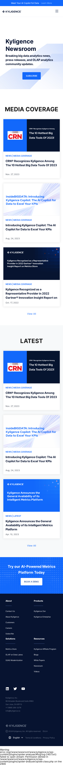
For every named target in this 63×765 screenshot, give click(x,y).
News (9, 156)
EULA (45, 731)
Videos (36, 671)
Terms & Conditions (33, 738)
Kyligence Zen (40, 611)
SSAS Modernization (14, 660)
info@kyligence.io (13, 711)
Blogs (36, 655)
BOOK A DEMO (31, 581)
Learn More (46, 3)
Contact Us (10, 611)
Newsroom (38, 666)
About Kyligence (12, 617)
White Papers (39, 660)
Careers (9, 628)
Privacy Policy (49, 738)
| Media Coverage (22, 156)
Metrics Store (11, 649)
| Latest (16, 516)
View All (31, 313)
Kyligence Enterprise (42, 617)
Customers (10, 622)
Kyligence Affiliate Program (45, 649)
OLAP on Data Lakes (14, 655)
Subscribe (31, 76)
